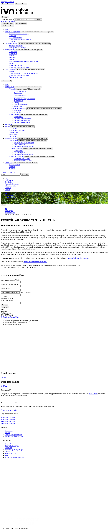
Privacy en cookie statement (14, 457)
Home (7, 30)
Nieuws (7, 178)
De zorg (16, 103)
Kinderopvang (18, 93)
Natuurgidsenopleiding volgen (24, 146)
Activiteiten (13, 52)
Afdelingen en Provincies (17, 108)
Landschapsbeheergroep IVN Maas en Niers (24, 61)
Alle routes (13, 128)
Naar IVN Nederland (8, 21)
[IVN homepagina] (18, 15)
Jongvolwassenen (19, 97)
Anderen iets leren (15, 148)
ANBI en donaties (15, 38)
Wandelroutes (14, 132)
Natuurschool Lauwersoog (23, 119)
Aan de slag (9, 431)
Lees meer (5, 307)
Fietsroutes (13, 134)
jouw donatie (93, 394)
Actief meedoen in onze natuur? (20, 39)
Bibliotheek (13, 54)
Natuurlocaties (14, 114)
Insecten (12, 59)
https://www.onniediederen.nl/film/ (35, 262)
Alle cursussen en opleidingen (24, 143)
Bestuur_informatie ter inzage (19, 34)
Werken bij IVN (14, 165)
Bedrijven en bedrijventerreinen (24, 99)
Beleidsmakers (18, 101)
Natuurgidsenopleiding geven (23, 154)
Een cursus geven (19, 153)
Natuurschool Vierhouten (22, 122)
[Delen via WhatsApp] (8, 386)
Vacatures (12, 36)
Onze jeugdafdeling (11, 43)
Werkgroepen (9, 50)
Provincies (17, 112)
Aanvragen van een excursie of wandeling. (23, 73)
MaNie (11, 71)
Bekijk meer (18, 106)
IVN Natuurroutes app (16, 130)
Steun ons (8, 448)
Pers (6, 455)
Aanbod (4, 172)
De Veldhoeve (18, 117)
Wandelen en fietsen (16, 77)
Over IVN (8, 163)
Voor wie (12, 89)
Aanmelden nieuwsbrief (9, 410)
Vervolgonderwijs (20, 95)
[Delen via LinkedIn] (6, 386)
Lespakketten (18, 151)
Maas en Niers (10, 197)
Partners (12, 167)
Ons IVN (8, 188)
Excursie (4, 377)
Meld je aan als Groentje (17, 48)
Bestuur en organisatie (12, 32)
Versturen (5, 305)
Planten (11, 63)
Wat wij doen (9, 87)
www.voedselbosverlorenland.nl (77, 258)
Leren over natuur (11, 138)
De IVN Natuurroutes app (14, 437)
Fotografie (12, 57)
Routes (7, 126)
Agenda (12, 41)
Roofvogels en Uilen (16, 65)
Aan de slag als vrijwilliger (14, 450)
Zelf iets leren (14, 140)
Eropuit (7, 433)
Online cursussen (19, 145)
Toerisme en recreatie (21, 104)
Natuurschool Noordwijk (22, 120)
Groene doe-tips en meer (22, 159)
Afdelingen (17, 111)
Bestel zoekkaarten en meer (23, 161)
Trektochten (13, 136)
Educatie (12, 56)
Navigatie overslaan (7, 2)
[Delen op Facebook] (2, 386)
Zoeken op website (7, 19)
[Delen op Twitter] (4, 386)
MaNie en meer (10, 69)
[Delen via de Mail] (10, 386)
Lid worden (11, 172)
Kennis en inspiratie (16, 156)
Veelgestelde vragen (12, 184)
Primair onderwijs (20, 91)
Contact (12, 169)
